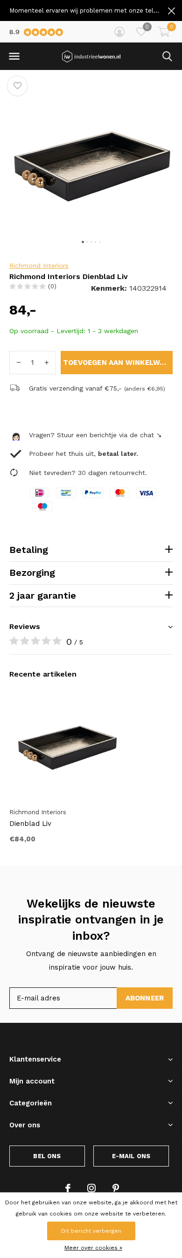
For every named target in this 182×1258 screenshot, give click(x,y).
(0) (52, 286)
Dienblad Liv (30, 823)
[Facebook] (67, 1188)
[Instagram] (91, 1188)
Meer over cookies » (93, 1247)
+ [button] (46, 362)
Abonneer (145, 998)
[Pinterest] (115, 1188)
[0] (164, 32)
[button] (14, 56)
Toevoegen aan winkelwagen (118, 362)
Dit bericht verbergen (91, 1231)
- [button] (18, 362)
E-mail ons (131, 1156)
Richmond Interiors (39, 265)
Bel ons (47, 1156)
